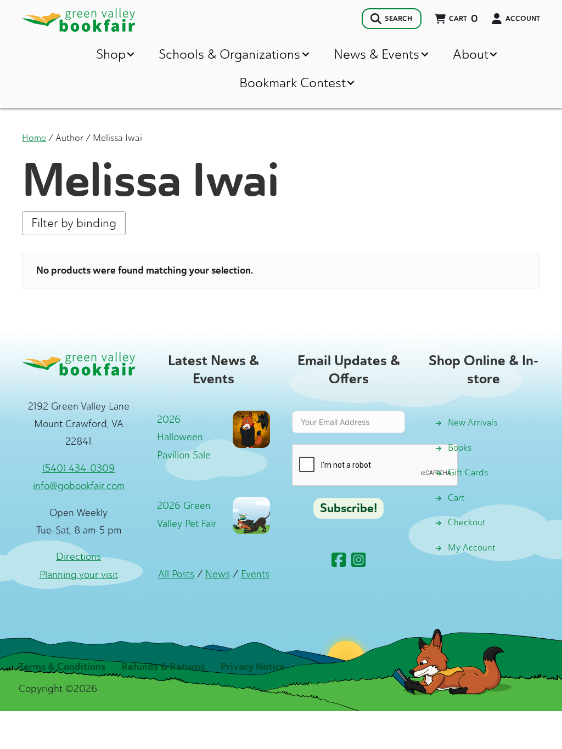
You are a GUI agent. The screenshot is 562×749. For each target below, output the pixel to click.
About (470, 54)
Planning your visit (79, 575)
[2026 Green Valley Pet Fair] (251, 514)
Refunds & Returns (163, 666)
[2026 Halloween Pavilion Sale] (251, 428)
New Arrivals (472, 422)
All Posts (176, 574)
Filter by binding (73, 222)
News (217, 574)
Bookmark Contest (292, 82)
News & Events (376, 54)
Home (34, 137)
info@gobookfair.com (79, 486)
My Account (472, 547)
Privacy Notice (253, 666)
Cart (456, 497)
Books (459, 447)
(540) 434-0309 (78, 468)
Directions (78, 557)
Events (255, 574)
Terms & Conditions (62, 666)
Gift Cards (468, 472)
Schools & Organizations (229, 54)
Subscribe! (348, 508)
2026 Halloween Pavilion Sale (184, 437)
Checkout (467, 522)
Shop (111, 54)
